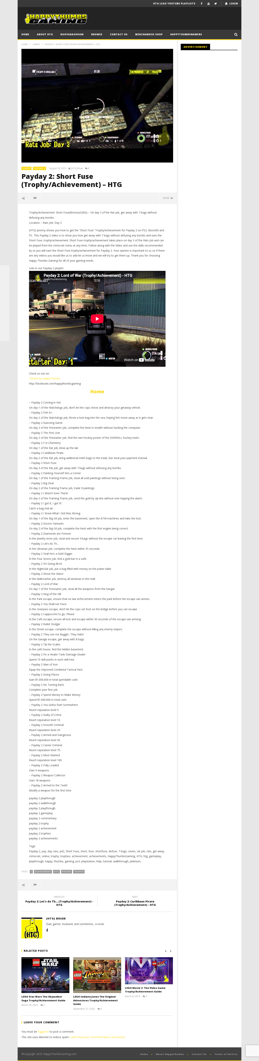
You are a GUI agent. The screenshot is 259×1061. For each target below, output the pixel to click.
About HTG (45, 34)
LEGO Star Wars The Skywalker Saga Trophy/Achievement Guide (43, 998)
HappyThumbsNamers (186, 34)
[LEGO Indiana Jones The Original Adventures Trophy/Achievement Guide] (97, 975)
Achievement (43, 871)
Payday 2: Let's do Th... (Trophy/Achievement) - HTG (59, 901)
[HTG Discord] (4, 298)
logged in (43, 1031)
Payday (66, 871)
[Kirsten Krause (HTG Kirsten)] (4, 336)
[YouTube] (208, 3)
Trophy (79, 871)
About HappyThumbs (170, 1054)
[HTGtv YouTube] (4, 289)
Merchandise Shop (149, 34)
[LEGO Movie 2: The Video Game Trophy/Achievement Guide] (149, 970)
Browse (96, 34)
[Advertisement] (212, 84)
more (166, 198)
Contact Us (119, 34)
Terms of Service (226, 1054)
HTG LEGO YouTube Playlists (174, 3)
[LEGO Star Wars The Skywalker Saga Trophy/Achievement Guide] (45, 975)
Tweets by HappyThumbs (44, 378)
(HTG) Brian (77, 168)
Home (25, 34)
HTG (56, 871)
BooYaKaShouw (72, 34)
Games (36, 44)
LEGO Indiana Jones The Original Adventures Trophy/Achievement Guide (95, 1000)
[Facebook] (201, 3)
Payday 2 (39, 168)
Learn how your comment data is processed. (97, 1037)
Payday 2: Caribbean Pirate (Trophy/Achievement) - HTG (135, 901)
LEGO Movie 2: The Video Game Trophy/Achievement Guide (145, 989)
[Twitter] (215, 3)
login (233, 3)
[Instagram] (4, 317)
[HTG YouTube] (4, 279)
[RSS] (4, 327)
